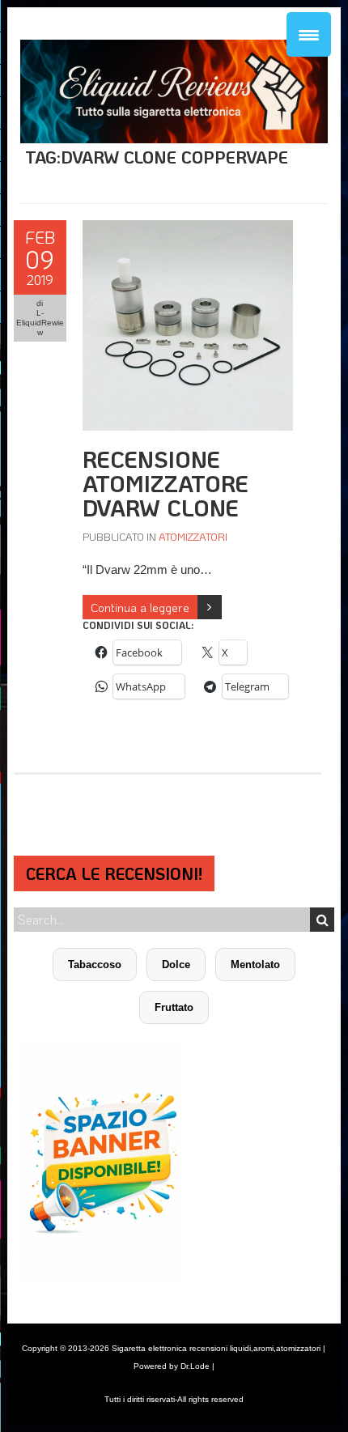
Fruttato (174, 1007)
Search (322, 919)
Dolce (176, 964)
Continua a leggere (140, 607)
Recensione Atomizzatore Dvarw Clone (165, 483)
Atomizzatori (193, 536)
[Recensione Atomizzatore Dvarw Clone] (188, 229)
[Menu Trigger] (308, 34)
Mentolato (255, 964)
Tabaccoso (94, 964)
